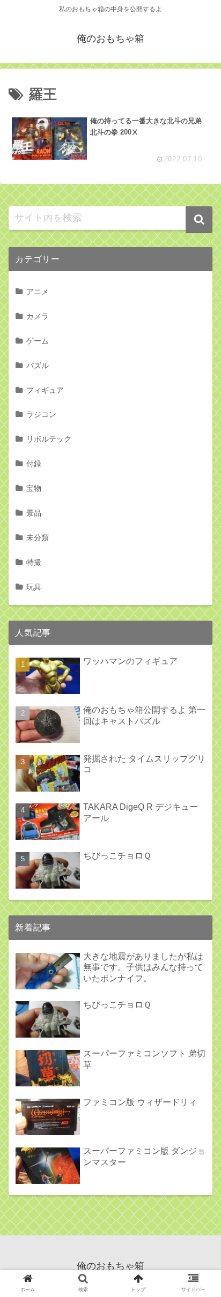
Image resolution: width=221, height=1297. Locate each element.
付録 (33, 463)
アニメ (37, 291)
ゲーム (37, 341)
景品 (33, 513)
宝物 (33, 488)
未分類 (37, 537)
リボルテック (48, 439)
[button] (199, 219)
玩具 (33, 587)
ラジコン (41, 414)
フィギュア (45, 390)
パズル (37, 365)
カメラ (37, 316)
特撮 (33, 562)
